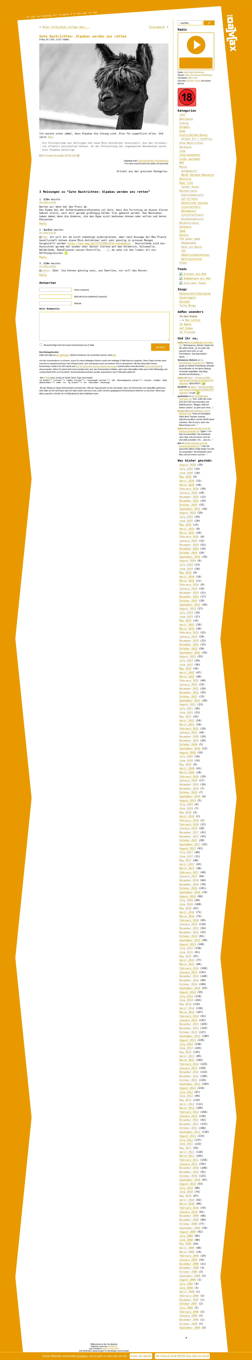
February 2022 (189, 680)
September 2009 (189, 1228)
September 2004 (189, 1327)
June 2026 (186, 473)
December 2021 (189, 688)
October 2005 (188, 1323)
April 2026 (186, 480)
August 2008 (187, 1279)
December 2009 (189, 1215)
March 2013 (186, 1060)
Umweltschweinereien (195, 254)
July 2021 (186, 708)
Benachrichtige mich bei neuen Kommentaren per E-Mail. (68, 345)
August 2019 (187, 800)
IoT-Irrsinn (189, 198)
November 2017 (189, 836)
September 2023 (189, 604)
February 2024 (189, 584)
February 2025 (189, 536)
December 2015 (189, 928)
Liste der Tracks (193, 81)
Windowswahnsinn (192, 219)
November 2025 (189, 500)
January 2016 (188, 924)
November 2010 (189, 1172)
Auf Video (186, 328)
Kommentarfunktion (153, 366)
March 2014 (186, 1012)
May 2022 (185, 668)
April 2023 (186, 624)
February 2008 (189, 1295)
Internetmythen (189, 155)
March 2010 (186, 1203)
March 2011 (186, 1155)
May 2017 (185, 860)
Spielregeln (187, 297)
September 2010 (189, 1179)
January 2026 (188, 492)
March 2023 (186, 628)
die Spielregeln (62, 355)
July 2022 (186, 660)
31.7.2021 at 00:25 (47, 266)
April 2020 (186, 768)
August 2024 (187, 560)
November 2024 (189, 548)
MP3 (181, 162)
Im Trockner (187, 332)
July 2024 (186, 564)
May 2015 (185, 956)
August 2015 (187, 944)
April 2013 (186, 1056)
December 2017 (189, 832)
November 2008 (189, 1267)
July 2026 (186, 468)
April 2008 (186, 1291)
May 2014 (185, 1004)
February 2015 (189, 968)
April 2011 (186, 1152)
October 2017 (188, 840)
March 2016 (186, 916)
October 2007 (188, 1303)
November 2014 (189, 980)
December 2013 (189, 1024)
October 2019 (188, 792)
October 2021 (188, 696)
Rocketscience (161, 161)
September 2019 (189, 796)
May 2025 (185, 524)
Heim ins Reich (191, 247)
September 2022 (189, 652)
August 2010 (187, 1183)
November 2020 (189, 740)
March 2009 (186, 1252)
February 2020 (189, 776)
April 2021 (186, 720)
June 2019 (186, 808)
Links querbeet (189, 159)
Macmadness (188, 211)
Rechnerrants (188, 190)
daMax (181, 342)
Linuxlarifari (191, 207)
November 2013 (189, 1028)
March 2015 (186, 964)
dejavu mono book (111, 1348)
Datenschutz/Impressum (194, 293)
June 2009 (186, 1240)
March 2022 (186, 676)
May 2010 (185, 1195)
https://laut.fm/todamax (194, 72)
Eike (44, 237)
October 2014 (188, 984)
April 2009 (186, 1247)
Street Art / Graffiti (196, 139)
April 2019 (186, 816)
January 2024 (188, 588)
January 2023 (188, 636)
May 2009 (185, 1243)
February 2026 (189, 488)
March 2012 (186, 1108)
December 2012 (189, 1072)
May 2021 (185, 716)
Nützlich (185, 179)
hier (114, 355)
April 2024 (186, 576)
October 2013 (188, 1032)
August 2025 (187, 512)
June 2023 (186, 616)
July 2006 (186, 1307)
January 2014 (188, 1020)
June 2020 (186, 760)
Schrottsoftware (192, 214)
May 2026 (185, 476)
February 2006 (189, 1311)
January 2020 (188, 780)
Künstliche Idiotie (194, 202)
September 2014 (189, 988)
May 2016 (185, 908)
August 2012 (187, 1088)
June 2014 (186, 1000)
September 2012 (189, 1084)
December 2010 (189, 1167)
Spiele (183, 235)
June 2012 (186, 1096)
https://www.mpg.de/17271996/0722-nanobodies (99, 243)
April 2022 (186, 672)
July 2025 (186, 516)
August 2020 (187, 752)
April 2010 (186, 1200)
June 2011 (186, 1143)
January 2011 (188, 1164)
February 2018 (189, 824)
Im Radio (185, 324)
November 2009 (189, 1219)
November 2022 (189, 644)
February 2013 (189, 1064)
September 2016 (189, 892)
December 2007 (189, 1299)
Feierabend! (157, 27)
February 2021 (189, 728)
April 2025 (186, 528)
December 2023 (189, 592)
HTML (47, 378)
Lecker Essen (190, 186)
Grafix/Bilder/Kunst (193, 135)
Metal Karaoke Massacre (197, 174)
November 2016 (189, 884)
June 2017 (186, 856)
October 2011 (188, 1128)
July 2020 (186, 756)
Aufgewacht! (189, 171)
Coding (183, 123)
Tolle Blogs (187, 305)
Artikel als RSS (194, 274)
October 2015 (188, 936)
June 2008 (186, 1287)
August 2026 (187, 464)
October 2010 (188, 1176)
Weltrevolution (191, 259)
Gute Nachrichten (146, 161)
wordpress (112, 1346)
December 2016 (189, 880)
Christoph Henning (52, 155)
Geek (182, 131)
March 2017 (186, 868)
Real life (186, 183)
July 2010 (186, 1188)
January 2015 (188, 972)
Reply (43, 223)
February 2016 (189, 920)
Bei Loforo (192, 320)
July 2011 (186, 1140)
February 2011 (189, 1160)
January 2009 (188, 1259)
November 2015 (189, 932)
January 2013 (188, 1068)
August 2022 (187, 656)
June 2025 (186, 520)
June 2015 (186, 952)
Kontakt (184, 301)
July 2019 (186, 804)
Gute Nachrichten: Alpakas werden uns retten (83, 36)
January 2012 (188, 1116)
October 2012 (188, 1080)
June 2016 (186, 904)
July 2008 (186, 1283)
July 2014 (186, 996)
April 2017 (186, 864)
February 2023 (189, 632)
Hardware (185, 147)
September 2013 (189, 1036)
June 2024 (186, 568)
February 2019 (189, 820)
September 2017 (189, 844)
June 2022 (186, 664)
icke (182, 150)
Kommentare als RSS (196, 278)
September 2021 (189, 700)
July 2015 (186, 948)
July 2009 (186, 1235)
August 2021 (187, 704)
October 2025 (188, 504)
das (50, 137)
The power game (189, 238)
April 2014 (186, 1008)
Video (183, 262)
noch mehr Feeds (194, 283)
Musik (183, 167)
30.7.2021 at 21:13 (47, 233)
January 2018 (188, 828)
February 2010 (189, 1207)
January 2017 (188, 876)
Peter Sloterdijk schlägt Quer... (66, 27)
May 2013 (185, 1052)
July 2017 (186, 852)
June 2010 (186, 1191)
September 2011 (189, 1132)
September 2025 (189, 508)
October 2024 (188, 552)
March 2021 (186, 724)
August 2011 (187, 1136)
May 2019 (185, 812)
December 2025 (189, 496)
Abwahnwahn (188, 242)
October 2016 (188, 888)
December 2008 (189, 1263)
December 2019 (189, 784)
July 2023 (186, 612)
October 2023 (188, 600)
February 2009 (189, 1255)
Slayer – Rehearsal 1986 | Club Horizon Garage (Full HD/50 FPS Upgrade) (196, 381)
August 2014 (187, 992)
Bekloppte (186, 119)
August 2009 (187, 1231)
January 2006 (188, 1315)
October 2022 (188, 648)
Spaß (182, 230)
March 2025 (186, 532)
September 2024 (189, 556)
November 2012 (189, 1076)
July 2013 (186, 1044)
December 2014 (189, 976)
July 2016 (186, 900)
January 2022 (188, 684)
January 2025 (188, 540)
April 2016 (186, 912)
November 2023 (189, 596)
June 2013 (186, 1048)
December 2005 (189, 1319)
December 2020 (189, 736)
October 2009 (188, 1223)
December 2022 (189, 640)
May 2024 (185, 572)
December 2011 (189, 1120)
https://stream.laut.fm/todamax (198, 75)
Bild (41, 155)
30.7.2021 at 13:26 (47, 202)
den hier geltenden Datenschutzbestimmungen (96, 366)
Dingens (184, 127)
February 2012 (189, 1112)
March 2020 (186, 772)
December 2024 (189, 544)
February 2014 (189, 1016)
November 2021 (189, 692)
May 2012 (185, 1100)
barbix (45, 270)
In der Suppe (188, 316)
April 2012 (186, 1104)
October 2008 (188, 1271)
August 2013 (187, 1040)
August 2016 (187, 896)
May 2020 (185, 764)
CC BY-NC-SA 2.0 (70, 155)
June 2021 (186, 712)
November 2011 (189, 1124)
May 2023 (185, 620)
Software (185, 226)
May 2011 (185, 1148)
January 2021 (188, 732)
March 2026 (186, 485)
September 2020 (189, 748)
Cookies (82, 1356)
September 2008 (189, 1275)
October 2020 (188, 744)
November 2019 (189, 788)
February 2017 (189, 872)
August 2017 (187, 848)
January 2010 (188, 1212)
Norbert (181, 411)
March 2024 (186, 580)
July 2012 (186, 1092)
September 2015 (189, 940)
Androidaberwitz (192, 195)
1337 (182, 115)
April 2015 (186, 960)
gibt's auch (193, 78)
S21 (183, 250)
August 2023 (187, 608)
